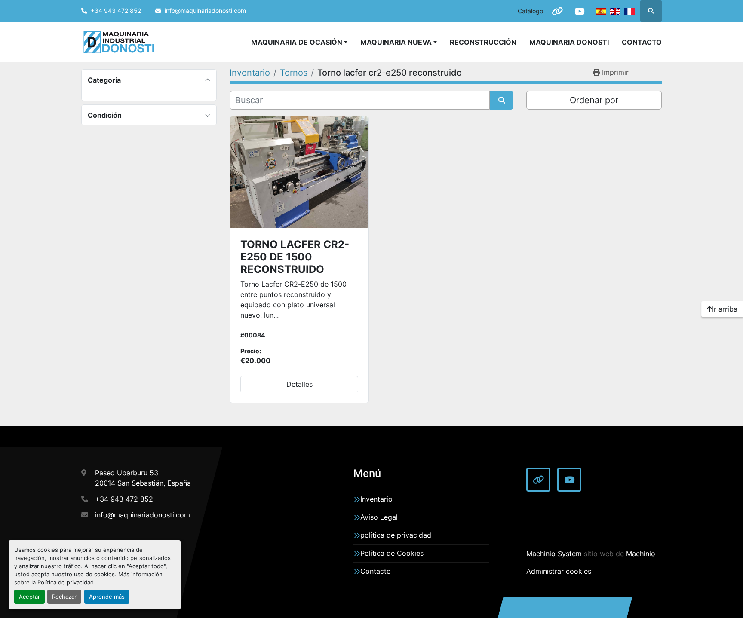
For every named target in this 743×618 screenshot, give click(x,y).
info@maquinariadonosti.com (205, 10)
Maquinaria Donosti (569, 42)
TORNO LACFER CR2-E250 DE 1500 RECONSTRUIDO (294, 256)
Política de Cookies (392, 553)
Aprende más (107, 597)
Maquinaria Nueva (396, 42)
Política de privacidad (65, 582)
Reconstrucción (483, 42)
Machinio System (554, 553)
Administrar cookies (558, 571)
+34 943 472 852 (116, 10)
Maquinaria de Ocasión (296, 42)
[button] (398, 42)
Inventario (376, 499)
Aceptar (29, 597)
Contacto (642, 42)
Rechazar (64, 597)
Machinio (640, 553)
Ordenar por (594, 100)
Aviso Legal (379, 517)
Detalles (299, 384)
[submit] (501, 100)
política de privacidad (395, 535)
